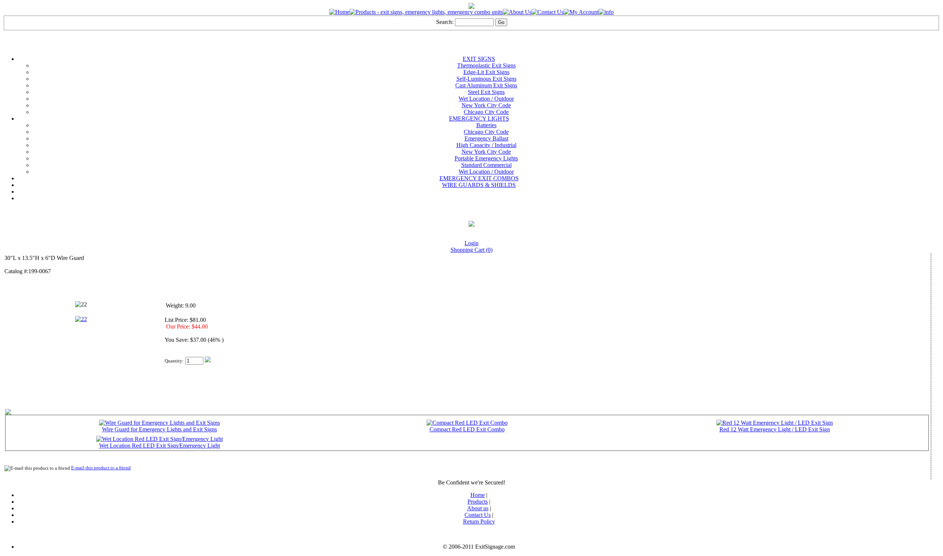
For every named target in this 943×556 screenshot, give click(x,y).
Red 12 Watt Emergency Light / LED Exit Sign (774, 429)
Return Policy (479, 521)
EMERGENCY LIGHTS (479, 118)
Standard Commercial (486, 165)
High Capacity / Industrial (486, 145)
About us (477, 508)
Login (471, 243)
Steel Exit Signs (486, 92)
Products (477, 501)
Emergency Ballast (486, 138)
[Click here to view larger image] (81, 304)
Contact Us (478, 515)
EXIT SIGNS (479, 59)
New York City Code (486, 105)
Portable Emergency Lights (486, 158)
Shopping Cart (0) (471, 250)
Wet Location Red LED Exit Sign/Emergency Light (159, 445)
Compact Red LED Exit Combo (467, 429)
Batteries (486, 125)
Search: (444, 22)
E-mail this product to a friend (101, 467)
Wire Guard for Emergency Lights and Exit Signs (159, 429)
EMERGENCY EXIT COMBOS (479, 178)
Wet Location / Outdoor (486, 98)
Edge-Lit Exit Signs (486, 72)
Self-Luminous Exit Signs (486, 79)
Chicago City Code (486, 112)
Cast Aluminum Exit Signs (486, 85)
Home (477, 495)
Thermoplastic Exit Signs (486, 65)
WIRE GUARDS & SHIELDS (479, 185)
